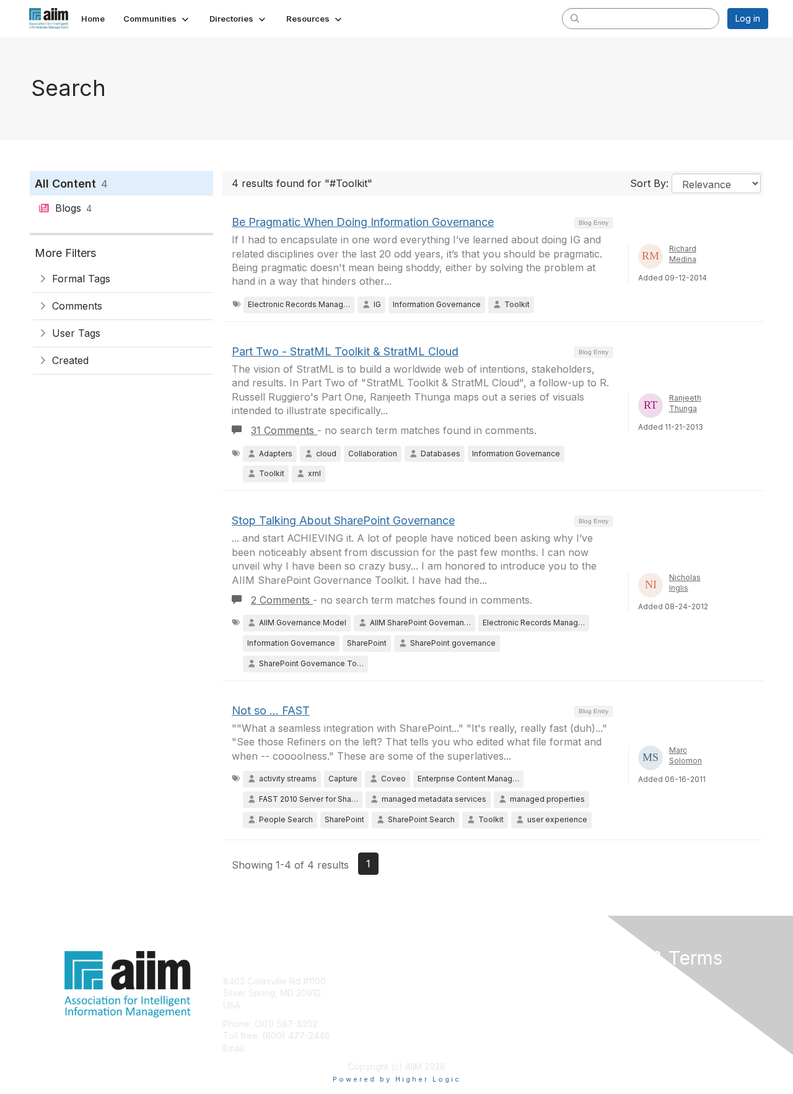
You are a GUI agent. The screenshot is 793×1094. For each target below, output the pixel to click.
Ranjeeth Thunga (685, 403)
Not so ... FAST (271, 710)
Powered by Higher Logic (397, 1079)
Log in (747, 18)
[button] (157, 18)
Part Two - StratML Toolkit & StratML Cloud (345, 351)
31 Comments (284, 430)
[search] (575, 18)
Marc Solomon (685, 755)
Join (410, 981)
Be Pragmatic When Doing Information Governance (363, 221)
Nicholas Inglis (685, 583)
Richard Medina (682, 254)
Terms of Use (608, 993)
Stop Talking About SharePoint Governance (343, 520)
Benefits (418, 993)
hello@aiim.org (278, 1048)
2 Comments (282, 600)
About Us (599, 981)
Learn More (425, 1005)
